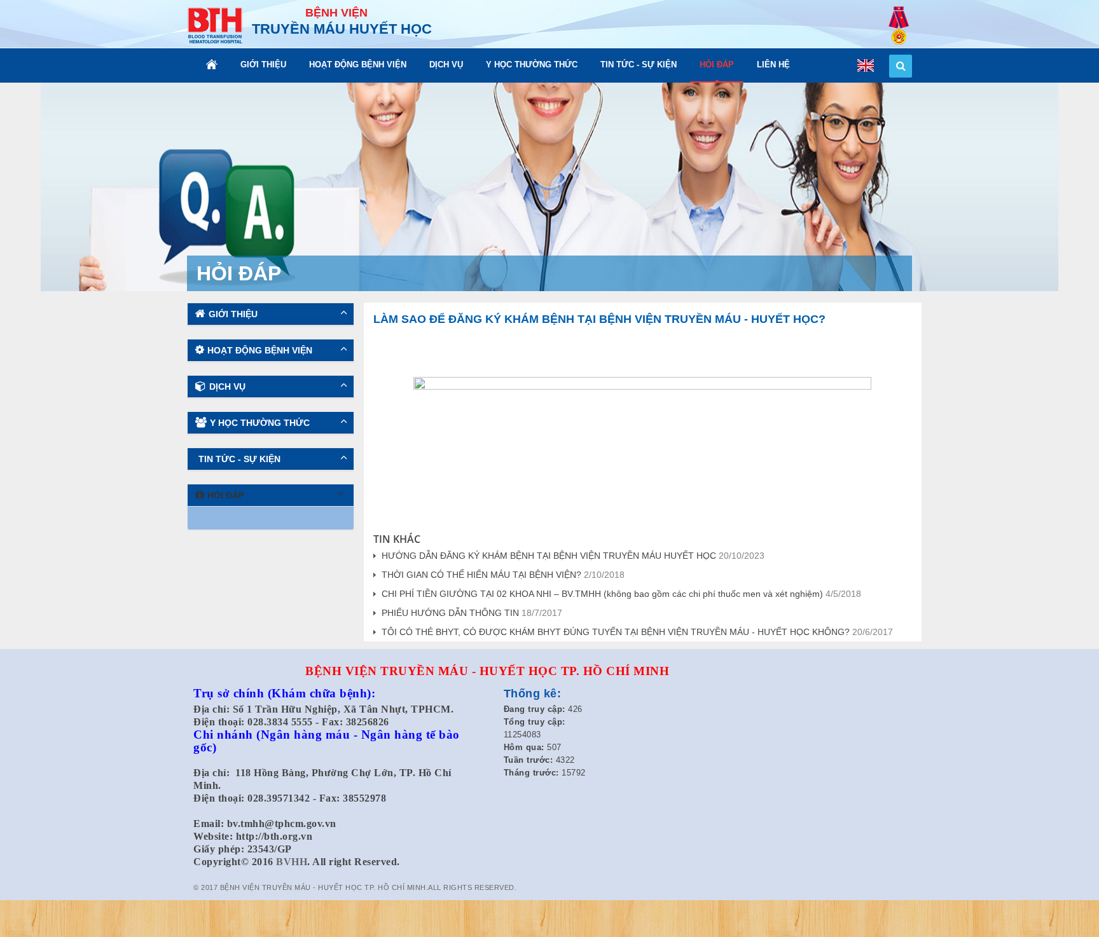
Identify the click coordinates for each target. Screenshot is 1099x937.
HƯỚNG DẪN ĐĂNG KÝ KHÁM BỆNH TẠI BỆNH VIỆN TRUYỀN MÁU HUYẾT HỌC (549, 556)
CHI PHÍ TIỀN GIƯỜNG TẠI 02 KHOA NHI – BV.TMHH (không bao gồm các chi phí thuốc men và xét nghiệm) (602, 594)
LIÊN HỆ (773, 64)
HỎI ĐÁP (717, 64)
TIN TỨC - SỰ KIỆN (638, 64)
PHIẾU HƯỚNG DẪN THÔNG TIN (450, 613)
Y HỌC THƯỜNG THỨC (531, 64)
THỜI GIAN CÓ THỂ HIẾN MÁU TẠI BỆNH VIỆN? (481, 575)
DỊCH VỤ (446, 64)
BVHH (291, 861)
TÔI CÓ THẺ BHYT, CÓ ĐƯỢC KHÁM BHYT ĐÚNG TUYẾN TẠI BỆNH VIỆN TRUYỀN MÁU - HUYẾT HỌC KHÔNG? (616, 632)
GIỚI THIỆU (263, 64)
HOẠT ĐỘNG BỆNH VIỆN (357, 64)
